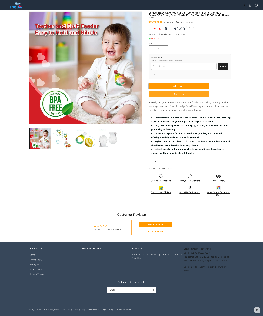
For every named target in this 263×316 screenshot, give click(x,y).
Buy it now (179, 94)
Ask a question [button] (155, 231)
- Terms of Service (36, 274)
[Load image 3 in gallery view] (85, 138)
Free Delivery (218, 181)
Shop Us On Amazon (189, 192)
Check (223, 66)
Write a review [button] (155, 224)
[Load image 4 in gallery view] (107, 138)
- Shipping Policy (36, 269)
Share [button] (153, 161)
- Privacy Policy (35, 264)
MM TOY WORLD (39, 310)
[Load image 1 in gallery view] (40, 138)
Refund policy (67, 310)
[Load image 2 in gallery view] (62, 138)
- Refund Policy (35, 259)
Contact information (123, 310)
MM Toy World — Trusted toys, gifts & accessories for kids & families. (157, 256)
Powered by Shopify (53, 310)
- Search (32, 255)
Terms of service (93, 310)
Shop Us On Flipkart (161, 192)
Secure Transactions (161, 181)
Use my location (155, 74)
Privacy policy (80, 310)
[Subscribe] (153, 290)
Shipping (164, 34)
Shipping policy (107, 310)
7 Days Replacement (190, 181)
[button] (6, 5)
